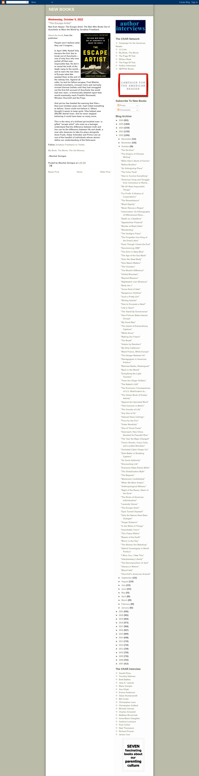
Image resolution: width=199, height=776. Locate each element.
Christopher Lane (127, 702)
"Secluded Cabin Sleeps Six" (135, 449)
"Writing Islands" (129, 300)
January (125, 608)
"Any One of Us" (128, 413)
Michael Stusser (126, 708)
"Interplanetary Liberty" (132, 559)
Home (79, 172)
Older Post (105, 172)
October (125, 146)
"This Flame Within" (130, 533)
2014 (121, 637)
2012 (121, 645)
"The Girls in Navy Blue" (132, 252)
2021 (121, 611)
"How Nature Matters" (131, 263)
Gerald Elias (125, 673)
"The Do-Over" (127, 150)
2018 (121, 623)
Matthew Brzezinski (128, 715)
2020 (121, 615)
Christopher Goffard (128, 705)
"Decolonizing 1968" (130, 248)
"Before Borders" (129, 164)
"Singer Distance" (129, 522)
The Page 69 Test (127, 62)
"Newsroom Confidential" (133, 479)
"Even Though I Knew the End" (136, 244)
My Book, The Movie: (66, 150)
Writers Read (125, 59)
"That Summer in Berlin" (132, 406)
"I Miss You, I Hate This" (132, 555)
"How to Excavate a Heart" (133, 304)
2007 (121, 664)
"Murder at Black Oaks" (132, 226)
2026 (121, 120)
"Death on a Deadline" (131, 219)
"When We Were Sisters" (132, 483)
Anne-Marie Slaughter (129, 718)
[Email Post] (79, 166)
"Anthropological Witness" (133, 486)
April (124, 596)
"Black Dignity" (128, 204)
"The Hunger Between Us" (133, 355)
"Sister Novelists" (129, 424)
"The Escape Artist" (60, 23)
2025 (121, 124)
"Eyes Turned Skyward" (132, 511)
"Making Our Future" (131, 337)
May (123, 593)
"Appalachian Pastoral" (132, 222)
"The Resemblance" (130, 200)
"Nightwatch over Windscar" (134, 282)
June (124, 589)
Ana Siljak (124, 689)
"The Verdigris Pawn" (131, 233)
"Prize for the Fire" (130, 421)
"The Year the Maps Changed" (135, 439)
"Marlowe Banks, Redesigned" (135, 366)
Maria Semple (125, 686)
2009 (121, 656)
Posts (122, 105)
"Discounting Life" (129, 464)
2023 (121, 131)
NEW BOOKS (61, 9)
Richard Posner (126, 731)
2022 (121, 135)
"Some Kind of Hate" (131, 289)
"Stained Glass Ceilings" (132, 417)
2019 (121, 619)
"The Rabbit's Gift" (130, 384)
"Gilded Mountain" (130, 274)
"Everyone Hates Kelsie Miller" (135, 468)
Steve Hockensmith (128, 696)
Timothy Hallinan (127, 676)
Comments (124, 110)
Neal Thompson (126, 728)
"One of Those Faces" (131, 428)
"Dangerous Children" (131, 293)
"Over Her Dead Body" (131, 259)
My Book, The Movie (129, 53)
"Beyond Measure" (130, 278)
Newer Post (53, 172)
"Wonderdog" (127, 230)
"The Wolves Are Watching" (134, 545)
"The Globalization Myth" (133, 471)
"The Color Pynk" (129, 172)
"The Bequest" (127, 475)
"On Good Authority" (131, 460)
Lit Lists (123, 49)
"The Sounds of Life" (131, 409)
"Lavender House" (129, 504)
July (123, 585)
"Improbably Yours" (130, 530)
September (126, 578)
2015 (121, 634)
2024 (121, 128)
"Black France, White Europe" (135, 352)
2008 (121, 660)
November (126, 143)
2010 (121, 652)
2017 (121, 626)
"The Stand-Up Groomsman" (134, 311)
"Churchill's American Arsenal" (136, 574)
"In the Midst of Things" (132, 526)
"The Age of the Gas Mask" (133, 255)
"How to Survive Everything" (134, 176)
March (124, 600)
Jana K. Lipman (126, 683)
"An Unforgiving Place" (132, 168)
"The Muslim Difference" (132, 270)
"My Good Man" (128, 322)
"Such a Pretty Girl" (130, 297)
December (126, 139)
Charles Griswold (127, 712)
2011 (121, 649)
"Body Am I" (127, 285)
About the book (55, 35)
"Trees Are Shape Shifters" (133, 380)
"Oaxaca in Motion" (130, 566)
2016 (121, 630)
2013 (121, 641)
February (126, 604)
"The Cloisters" (128, 267)
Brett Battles (125, 679)
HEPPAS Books (126, 69)
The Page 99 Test (127, 56)
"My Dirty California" (130, 348)
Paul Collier (124, 725)
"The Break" (126, 340)
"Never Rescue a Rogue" (132, 208)
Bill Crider (124, 699)
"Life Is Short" (127, 308)
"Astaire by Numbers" (131, 344)
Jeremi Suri (124, 734)
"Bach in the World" (130, 370)
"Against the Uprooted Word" (135, 402)
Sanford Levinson (127, 722)
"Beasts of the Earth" (131, 537)
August (125, 581)
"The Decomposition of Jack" (135, 563)
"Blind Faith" (127, 570)
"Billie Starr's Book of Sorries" (135, 161)
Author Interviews (127, 65)
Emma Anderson (127, 692)
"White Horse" (127, 333)
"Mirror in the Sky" (130, 541)
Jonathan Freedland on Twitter (69, 145)
